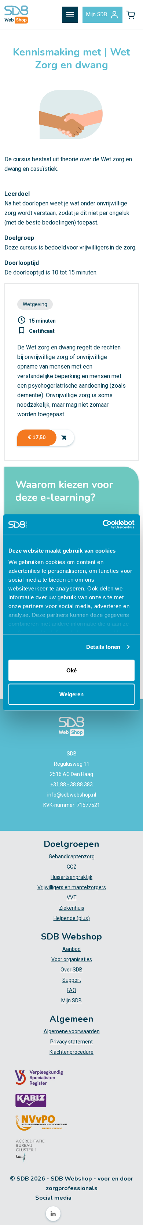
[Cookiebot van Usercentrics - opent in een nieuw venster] (103, 524)
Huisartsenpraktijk (71, 877)
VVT (72, 898)
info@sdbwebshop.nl (71, 795)
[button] (130, 15)
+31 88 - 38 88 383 (71, 784)
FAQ (71, 990)
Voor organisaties (71, 959)
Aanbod (71, 949)
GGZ (72, 867)
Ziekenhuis (71, 908)
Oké (71, 670)
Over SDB (71, 970)
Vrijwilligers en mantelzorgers (71, 887)
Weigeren (71, 694)
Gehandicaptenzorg (72, 856)
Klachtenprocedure (72, 1052)
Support (71, 980)
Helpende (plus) (72, 918)
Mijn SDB (96, 14)
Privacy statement (71, 1042)
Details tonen (103, 647)
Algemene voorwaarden (72, 1031)
